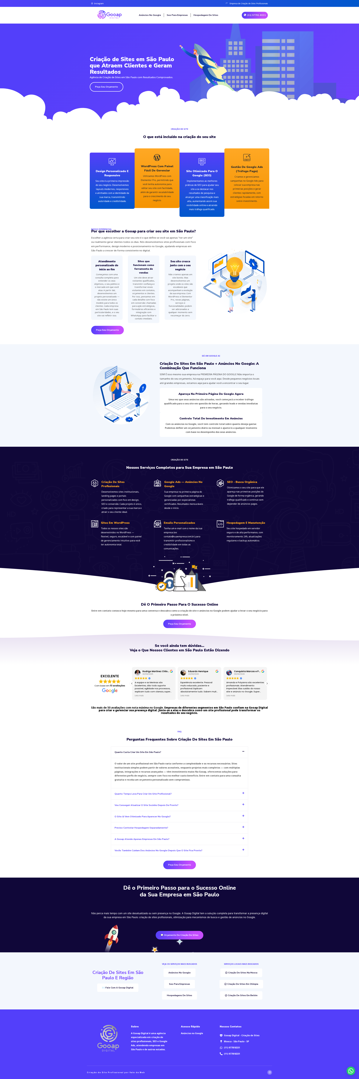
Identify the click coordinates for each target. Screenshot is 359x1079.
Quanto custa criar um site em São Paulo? (138, 752)
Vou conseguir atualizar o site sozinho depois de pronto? (146, 805)
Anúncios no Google (150, 15)
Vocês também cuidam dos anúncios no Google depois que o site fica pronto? (158, 850)
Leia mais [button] (139, 695)
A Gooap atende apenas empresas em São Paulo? (142, 839)
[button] (267, 683)
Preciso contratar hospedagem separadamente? (141, 827)
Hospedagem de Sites (206, 15)
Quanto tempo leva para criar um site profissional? (143, 793)
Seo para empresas (177, 15)
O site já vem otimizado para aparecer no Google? (143, 816)
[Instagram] (269, 1072)
